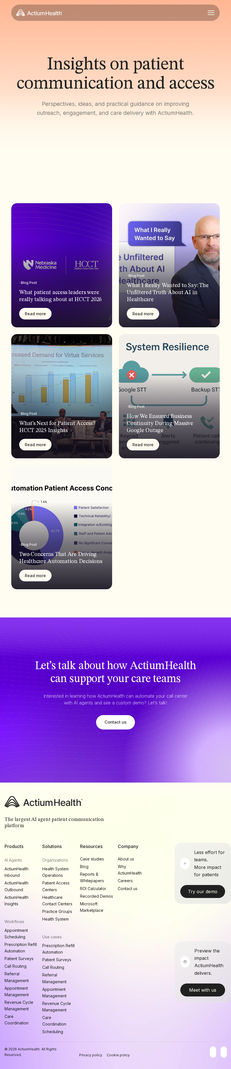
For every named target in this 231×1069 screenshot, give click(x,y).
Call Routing (15, 966)
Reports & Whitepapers (92, 877)
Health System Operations (55, 872)
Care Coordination (16, 1019)
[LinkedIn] (224, 1052)
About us (126, 858)
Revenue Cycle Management (19, 1005)
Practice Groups (57, 911)
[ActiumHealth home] (39, 12)
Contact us (115, 722)
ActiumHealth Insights (16, 900)
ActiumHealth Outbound (16, 886)
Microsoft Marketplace (91, 907)
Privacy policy (90, 1055)
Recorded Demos (96, 896)
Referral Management (17, 977)
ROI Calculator (93, 888)
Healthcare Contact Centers (57, 900)
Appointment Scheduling (16, 933)
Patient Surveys (19, 958)
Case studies (92, 858)
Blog (84, 866)
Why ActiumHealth (130, 869)
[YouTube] (213, 1052)
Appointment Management (17, 991)
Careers (125, 880)
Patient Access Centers (56, 886)
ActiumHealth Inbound (16, 872)
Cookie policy (118, 1055)
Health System (55, 919)
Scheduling (52, 1031)
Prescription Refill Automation (21, 947)
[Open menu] (211, 13)
